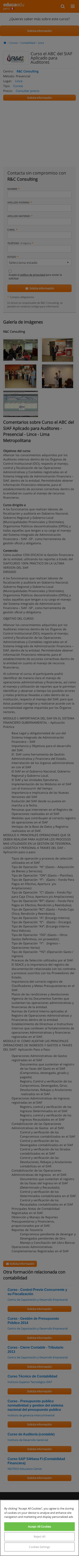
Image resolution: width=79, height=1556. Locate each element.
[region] (39, 1528)
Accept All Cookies (39, 1526)
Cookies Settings (39, 1547)
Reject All (39, 1536)
